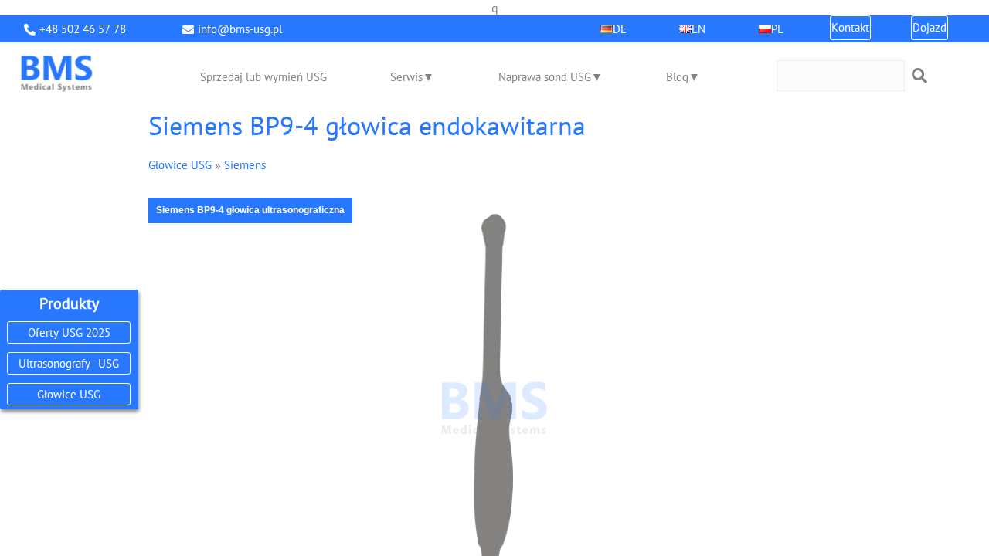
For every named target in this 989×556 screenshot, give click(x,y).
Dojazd (930, 27)
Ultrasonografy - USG (69, 363)
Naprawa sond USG (544, 77)
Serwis (406, 77)
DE (620, 29)
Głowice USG (68, 394)
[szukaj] (919, 75)
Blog (677, 77)
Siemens (245, 165)
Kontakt (850, 27)
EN (698, 29)
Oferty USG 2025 (69, 332)
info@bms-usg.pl (240, 29)
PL (777, 29)
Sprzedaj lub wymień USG (263, 77)
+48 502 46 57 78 (82, 29)
